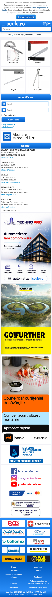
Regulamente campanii (38, 587)
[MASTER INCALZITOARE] (13, 559)
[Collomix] (13, 541)
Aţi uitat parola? (8, 127)
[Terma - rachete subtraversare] (38, 523)
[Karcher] (38, 550)
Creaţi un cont (7, 124)
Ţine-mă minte (10, 115)
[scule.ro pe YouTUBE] (26, 484)
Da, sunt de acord (26, 16)
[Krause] (13, 550)
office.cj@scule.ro (8, 169)
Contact (14, 583)
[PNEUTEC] (13, 532)
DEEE (13, 566)
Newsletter (13, 587)
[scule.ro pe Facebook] (26, 471)
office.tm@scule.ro (8, 207)
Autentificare (13, 119)
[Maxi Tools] (38, 541)
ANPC (38, 570)
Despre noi (38, 566)
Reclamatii (38, 577)
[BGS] (13, 523)
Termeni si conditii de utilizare (13, 575)
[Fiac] (38, 532)
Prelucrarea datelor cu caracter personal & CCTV (38, 582)
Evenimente (13, 570)
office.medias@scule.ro (10, 182)
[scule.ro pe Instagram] (26, 478)
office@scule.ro (7, 157)
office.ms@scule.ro (8, 194)
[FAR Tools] (38, 559)
